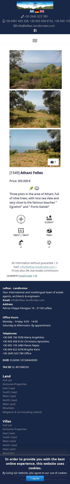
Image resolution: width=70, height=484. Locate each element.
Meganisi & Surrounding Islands (22, 412)
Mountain (8, 408)
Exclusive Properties (15, 384)
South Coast (25, 275)
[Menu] (35, 40)
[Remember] (31, 188)
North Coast (10, 400)
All (35, 275)
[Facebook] (35, 30)
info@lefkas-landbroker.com (36, 26)
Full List (7, 380)
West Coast (9, 396)
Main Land (9, 404)
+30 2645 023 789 (36, 16)
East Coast (9, 388)
